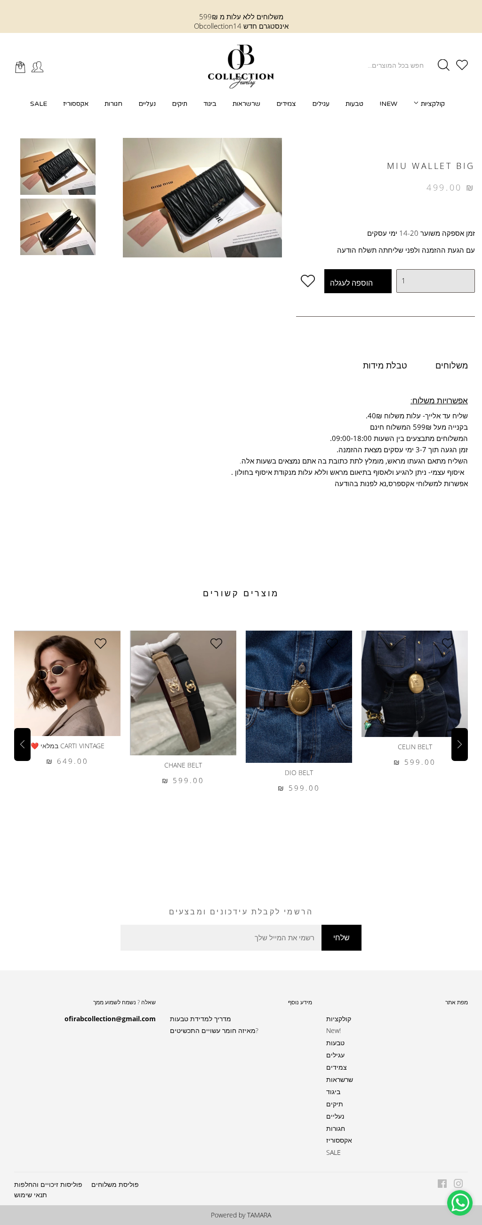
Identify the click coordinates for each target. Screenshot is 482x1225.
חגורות (113, 104)
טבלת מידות (385, 365)
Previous (22, 744)
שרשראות (246, 104)
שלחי (341, 937)
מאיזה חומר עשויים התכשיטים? (214, 1030)
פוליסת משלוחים (115, 1184)
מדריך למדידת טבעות (200, 1018)
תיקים (179, 104)
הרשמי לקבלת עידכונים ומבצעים (241, 911)
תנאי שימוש (30, 1195)
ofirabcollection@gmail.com (110, 1018)
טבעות (354, 104)
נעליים (147, 104)
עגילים (320, 104)
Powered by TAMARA (241, 1214)
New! (388, 104)
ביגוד (210, 104)
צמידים (286, 104)
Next (459, 744)
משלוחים (451, 365)
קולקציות (432, 104)
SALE (38, 104)
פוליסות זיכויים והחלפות (48, 1184)
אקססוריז (75, 104)
